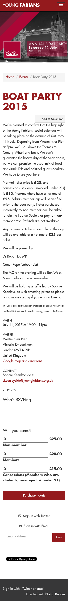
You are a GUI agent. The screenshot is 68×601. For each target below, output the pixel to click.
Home (10, 77)
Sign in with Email (36, 526)
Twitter (27, 589)
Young (21, 5)
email (40, 589)
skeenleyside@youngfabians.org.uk (28, 380)
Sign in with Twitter (36, 516)
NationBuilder (55, 594)
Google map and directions (22, 361)
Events (23, 77)
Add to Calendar (52, 118)
